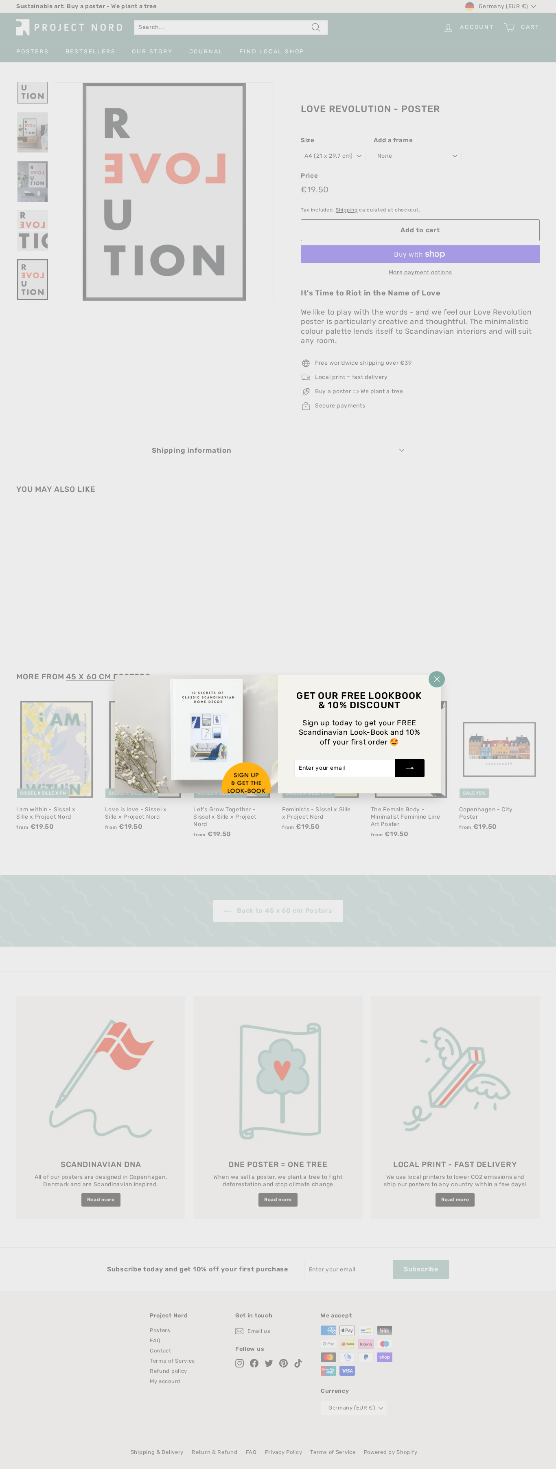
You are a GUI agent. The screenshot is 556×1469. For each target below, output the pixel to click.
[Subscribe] (410, 768)
